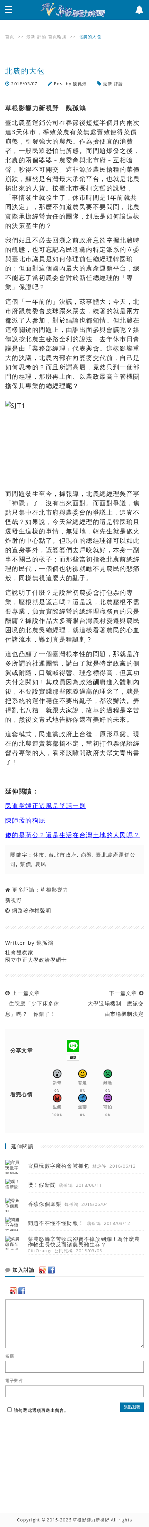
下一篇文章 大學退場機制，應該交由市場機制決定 (114, 1003)
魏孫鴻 (80, 84)
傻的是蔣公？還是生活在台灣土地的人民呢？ (72, 835)
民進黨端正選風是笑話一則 (45, 805)
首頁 (9, 37)
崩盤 (86, 854)
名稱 (9, 1356)
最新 (30, 37)
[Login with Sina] (42, 1270)
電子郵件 (14, 1380)
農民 (40, 863)
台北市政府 (63, 854)
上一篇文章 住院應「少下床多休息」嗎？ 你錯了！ (32, 1003)
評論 (41, 37)
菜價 (25, 863)
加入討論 (23, 1270)
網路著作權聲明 (31, 910)
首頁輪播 (57, 37)
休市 (39, 854)
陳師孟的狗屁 (25, 820)
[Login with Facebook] (51, 1270)
